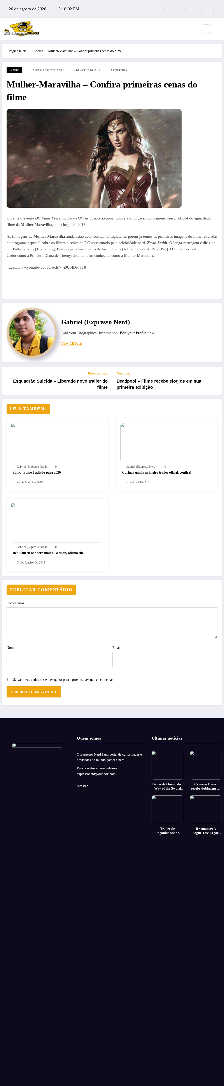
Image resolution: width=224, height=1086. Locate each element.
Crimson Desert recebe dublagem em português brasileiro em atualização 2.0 (206, 786)
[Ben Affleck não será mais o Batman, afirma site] (57, 522)
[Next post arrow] (215, 380)
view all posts (71, 343)
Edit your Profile (133, 333)
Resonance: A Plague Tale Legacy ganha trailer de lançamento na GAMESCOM (205, 831)
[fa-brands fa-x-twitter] (181, 9)
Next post (124, 373)
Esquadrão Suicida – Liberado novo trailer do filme (60, 384)
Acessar (82, 786)
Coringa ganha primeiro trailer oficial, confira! (156, 472)
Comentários (15, 603)
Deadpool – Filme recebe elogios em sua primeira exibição (159, 384)
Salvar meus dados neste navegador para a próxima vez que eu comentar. (63, 679)
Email (116, 647)
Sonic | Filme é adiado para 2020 (37, 472)
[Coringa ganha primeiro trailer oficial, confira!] (166, 442)
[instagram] (205, 9)
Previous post (98, 373)
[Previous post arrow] (8, 380)
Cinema (14, 69)
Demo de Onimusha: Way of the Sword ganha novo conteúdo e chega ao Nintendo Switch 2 (167, 786)
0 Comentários (118, 69)
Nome (11, 647)
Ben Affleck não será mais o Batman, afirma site (48, 553)
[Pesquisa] (206, 29)
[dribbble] (193, 9)
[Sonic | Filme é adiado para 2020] (57, 442)
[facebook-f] (168, 9)
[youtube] (218, 9)
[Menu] (192, 29)
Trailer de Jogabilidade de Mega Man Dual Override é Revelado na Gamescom (167, 831)
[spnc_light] (219, 29)
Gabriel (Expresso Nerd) (48, 69)
